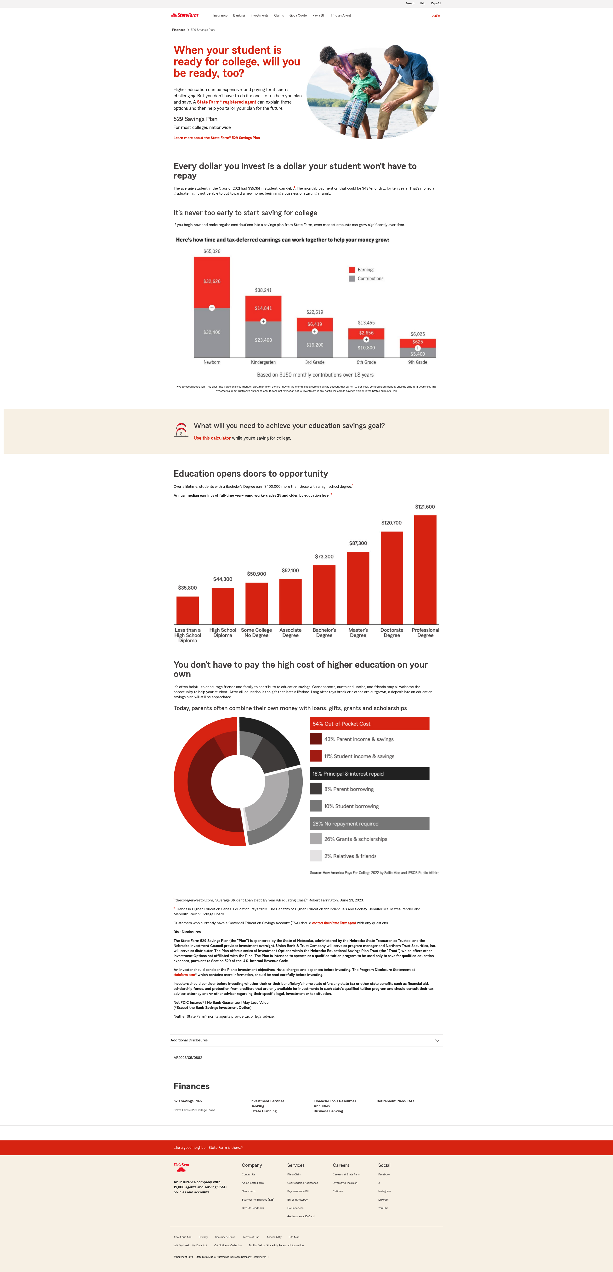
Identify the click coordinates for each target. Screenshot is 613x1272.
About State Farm (253, 1182)
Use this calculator (212, 438)
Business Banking (328, 1111)
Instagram (384, 1191)
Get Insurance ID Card (301, 1216)
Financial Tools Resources (335, 1101)
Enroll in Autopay (297, 1199)
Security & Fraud (225, 1237)
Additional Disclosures (189, 1040)
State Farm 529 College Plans (194, 1110)
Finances (192, 1086)
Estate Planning (263, 1111)
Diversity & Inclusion (345, 1182)
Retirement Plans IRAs (395, 1101)
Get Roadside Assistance (302, 1182)
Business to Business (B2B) (258, 1199)
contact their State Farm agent (334, 923)
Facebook (384, 1174)
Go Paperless (295, 1208)
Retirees (338, 1191)
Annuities (322, 1106)
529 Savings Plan (188, 1101)
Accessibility (274, 1237)
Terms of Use (251, 1237)
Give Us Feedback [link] (253, 1208)
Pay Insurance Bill (297, 1191)
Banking (257, 1106)
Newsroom (248, 1191)
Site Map (294, 1237)
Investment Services (267, 1101)
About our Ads (183, 1237)
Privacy (203, 1237)
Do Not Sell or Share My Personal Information (276, 1245)
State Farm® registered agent (226, 102)
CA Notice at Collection (228, 1245)
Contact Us (248, 1174)
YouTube (383, 1208)
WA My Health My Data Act (190, 1245)
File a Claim (294, 1174)
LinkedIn (383, 1199)
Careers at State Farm (346, 1174)
